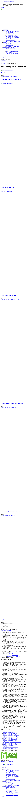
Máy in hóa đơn (9, 52)
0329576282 (15, 655)
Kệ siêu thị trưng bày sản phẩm (12, 31)
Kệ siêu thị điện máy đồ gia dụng (13, 41)
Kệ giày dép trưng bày (11, 38)
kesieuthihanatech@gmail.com (9, 1)
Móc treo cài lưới (9, 54)
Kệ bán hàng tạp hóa (10, 33)
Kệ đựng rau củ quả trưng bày (12, 37)
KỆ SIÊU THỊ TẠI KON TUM (10, 748)
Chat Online (3, 7)
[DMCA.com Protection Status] (9, 759)
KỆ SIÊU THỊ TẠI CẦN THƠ (10, 734)
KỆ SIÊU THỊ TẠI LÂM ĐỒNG (10, 738)
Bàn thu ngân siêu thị (10, 48)
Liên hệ (5, 57)
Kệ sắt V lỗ (8, 43)
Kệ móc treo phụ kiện (10, 40)
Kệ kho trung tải (9, 45)
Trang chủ (3, 63)
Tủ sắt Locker (9, 50)
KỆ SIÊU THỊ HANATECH (9, 732)
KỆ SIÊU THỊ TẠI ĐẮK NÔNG (10, 747)
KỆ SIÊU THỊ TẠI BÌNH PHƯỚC (11, 739)
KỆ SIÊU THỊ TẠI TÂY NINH (10, 743)
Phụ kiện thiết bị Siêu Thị (8, 47)
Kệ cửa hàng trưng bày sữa (12, 36)
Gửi (2, 627)
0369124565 (3, 60)
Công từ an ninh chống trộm (12, 51)
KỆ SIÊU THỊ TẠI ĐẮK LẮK (10, 745)
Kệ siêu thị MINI (9, 32)
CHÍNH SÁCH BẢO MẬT (7, 761)
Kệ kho (4, 42)
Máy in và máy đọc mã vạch (12, 53)
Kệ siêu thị (5, 30)
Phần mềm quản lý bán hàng (12, 56)
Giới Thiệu (5, 29)
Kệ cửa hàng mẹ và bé (11, 35)
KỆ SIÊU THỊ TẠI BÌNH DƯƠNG (11, 735)
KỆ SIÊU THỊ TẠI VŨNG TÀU (10, 737)
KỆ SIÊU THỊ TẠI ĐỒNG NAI (10, 733)
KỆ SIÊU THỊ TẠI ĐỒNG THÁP (10, 740)
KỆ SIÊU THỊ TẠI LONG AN (10, 744)
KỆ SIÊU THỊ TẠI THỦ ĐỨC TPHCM (12, 742)
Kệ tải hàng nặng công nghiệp (12, 46)
